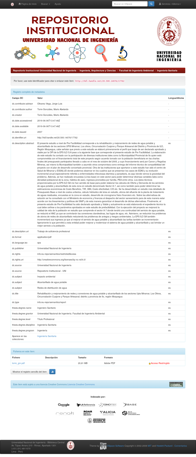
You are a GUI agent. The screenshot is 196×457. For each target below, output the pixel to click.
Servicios (166, 3)
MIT (150, 445)
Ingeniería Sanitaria (167, 70)
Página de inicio (29, 3)
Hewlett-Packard (164, 445)
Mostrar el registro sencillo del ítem (30, 371)
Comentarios (180, 445)
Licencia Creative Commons (81, 384)
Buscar (45, 3)
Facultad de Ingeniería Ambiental (136, 70)
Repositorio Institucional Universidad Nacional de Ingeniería (44, 70)
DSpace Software (115, 445)
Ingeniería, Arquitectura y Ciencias (98, 70)
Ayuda (58, 3)
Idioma (176, 3)
